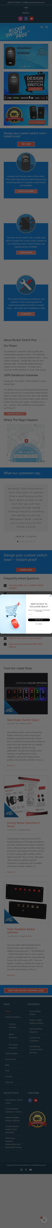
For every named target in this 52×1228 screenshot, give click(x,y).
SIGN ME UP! (39, 619)
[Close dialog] (50, 596)
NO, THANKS (39, 623)
